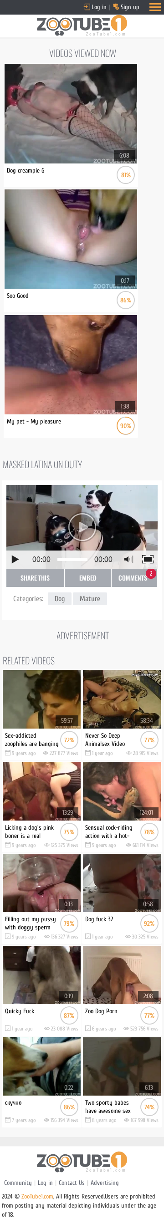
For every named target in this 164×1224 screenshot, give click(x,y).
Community (18, 1183)
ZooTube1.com (37, 1196)
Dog (60, 599)
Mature (90, 599)
